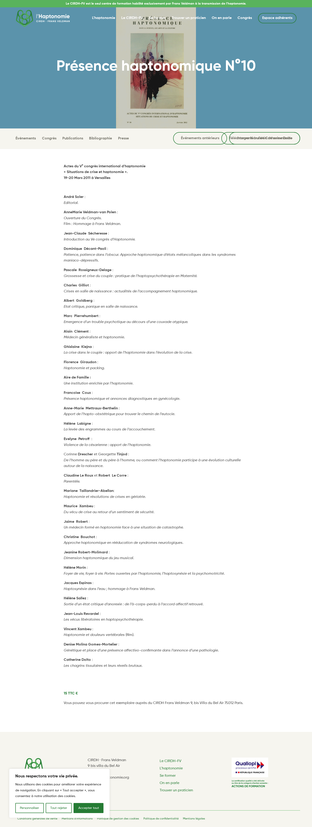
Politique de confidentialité (161, 818)
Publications (72, 138)
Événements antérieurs (200, 138)
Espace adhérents (277, 18)
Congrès (245, 18)
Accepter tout (88, 808)
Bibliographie (100, 138)
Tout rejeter (58, 808)
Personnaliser (29, 808)
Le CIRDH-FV (132, 18)
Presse (123, 138)
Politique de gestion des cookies (118, 818)
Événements (26, 138)
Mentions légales (194, 818)
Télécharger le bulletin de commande (260, 138)
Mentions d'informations (77, 818)
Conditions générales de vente (37, 818)
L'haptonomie (171, 768)
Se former (157, 18)
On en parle (222, 18)
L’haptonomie (103, 18)
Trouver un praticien (189, 18)
